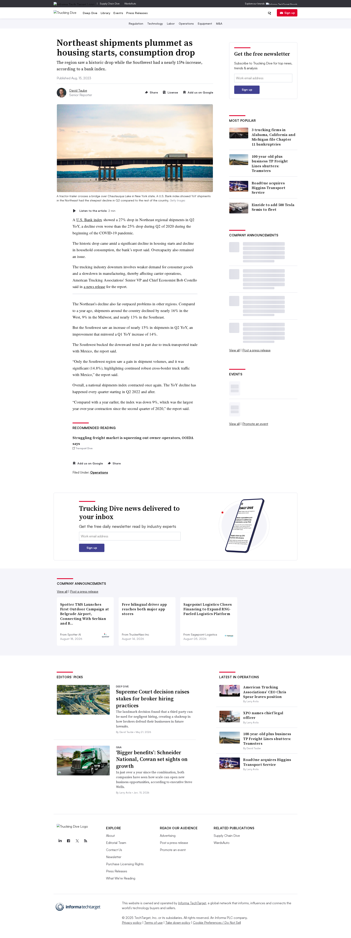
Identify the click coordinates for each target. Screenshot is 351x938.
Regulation (136, 23)
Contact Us (114, 850)
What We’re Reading (120, 878)
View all (234, 350)
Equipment (205, 23)
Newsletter (113, 857)
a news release (94, 286)
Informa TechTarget (192, 903)
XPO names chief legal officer (263, 715)
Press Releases (137, 13)
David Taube (78, 90)
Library (105, 13)
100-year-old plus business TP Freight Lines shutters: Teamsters (270, 163)
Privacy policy (132, 923)
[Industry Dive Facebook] (68, 841)
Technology (155, 23)
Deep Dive (90, 13)
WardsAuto (130, 3)
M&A (219, 23)
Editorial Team (116, 843)
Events (118, 13)
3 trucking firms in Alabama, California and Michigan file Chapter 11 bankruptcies (273, 137)
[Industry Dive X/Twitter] (77, 841)
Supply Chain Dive (109, 3)
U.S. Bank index (89, 219)
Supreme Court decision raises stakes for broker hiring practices (152, 698)
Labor (171, 23)
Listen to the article (97, 210)
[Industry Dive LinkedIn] (60, 841)
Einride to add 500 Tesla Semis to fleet (273, 207)
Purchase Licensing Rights (125, 864)
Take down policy (177, 923)
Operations (186, 23)
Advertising (168, 836)
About (110, 836)
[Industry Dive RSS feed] (85, 841)
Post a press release (256, 350)
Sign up (289, 12)
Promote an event (255, 424)
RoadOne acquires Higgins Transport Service (268, 188)
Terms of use (153, 923)
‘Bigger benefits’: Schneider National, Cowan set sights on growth (151, 759)
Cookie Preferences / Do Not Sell (217, 923)
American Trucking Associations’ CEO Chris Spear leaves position (264, 692)
